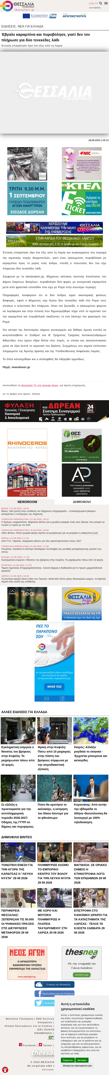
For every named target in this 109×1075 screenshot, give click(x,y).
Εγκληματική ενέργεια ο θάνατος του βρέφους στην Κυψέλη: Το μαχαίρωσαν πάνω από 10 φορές (52, 558)
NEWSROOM (27, 502)
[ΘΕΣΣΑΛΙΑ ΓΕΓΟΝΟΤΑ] (54, 228)
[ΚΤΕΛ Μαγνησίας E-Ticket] (82, 198)
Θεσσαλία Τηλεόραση (19, 1019)
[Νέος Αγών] (27, 963)
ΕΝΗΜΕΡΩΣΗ (43, 1033)
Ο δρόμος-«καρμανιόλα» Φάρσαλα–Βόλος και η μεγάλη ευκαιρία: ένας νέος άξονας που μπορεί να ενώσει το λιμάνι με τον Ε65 (52, 522)
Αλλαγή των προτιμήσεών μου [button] (77, 1065)
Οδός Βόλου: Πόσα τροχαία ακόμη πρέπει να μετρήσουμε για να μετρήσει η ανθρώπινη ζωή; (49, 531)
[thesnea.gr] (82, 963)
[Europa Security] (54, 411)
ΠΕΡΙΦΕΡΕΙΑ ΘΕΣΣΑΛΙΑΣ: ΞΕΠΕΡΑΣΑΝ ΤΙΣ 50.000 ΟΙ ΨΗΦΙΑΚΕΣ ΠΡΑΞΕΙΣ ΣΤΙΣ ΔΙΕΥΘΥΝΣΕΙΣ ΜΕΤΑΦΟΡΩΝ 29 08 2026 (17, 924)
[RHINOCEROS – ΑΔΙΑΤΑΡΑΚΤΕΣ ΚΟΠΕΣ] (27, 445)
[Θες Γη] (82, 445)
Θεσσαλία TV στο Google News (39, 385)
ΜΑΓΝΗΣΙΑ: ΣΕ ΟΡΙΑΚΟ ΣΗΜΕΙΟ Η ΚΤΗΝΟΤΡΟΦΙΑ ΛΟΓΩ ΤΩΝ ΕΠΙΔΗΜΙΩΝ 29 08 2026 (90, 873)
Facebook (29, 1045)
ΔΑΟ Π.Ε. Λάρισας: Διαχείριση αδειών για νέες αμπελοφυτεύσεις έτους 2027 (41, 539)
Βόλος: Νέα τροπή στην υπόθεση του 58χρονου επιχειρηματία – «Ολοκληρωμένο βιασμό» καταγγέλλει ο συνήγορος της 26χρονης (48, 511)
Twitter (47, 1045)
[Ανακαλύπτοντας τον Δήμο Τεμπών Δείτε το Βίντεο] (27, 163)
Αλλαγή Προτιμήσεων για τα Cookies (28, 1026)
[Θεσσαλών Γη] (54, 241)
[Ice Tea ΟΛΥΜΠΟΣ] (27, 603)
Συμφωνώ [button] (68, 1060)
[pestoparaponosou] (54, 662)
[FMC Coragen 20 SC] (82, 163)
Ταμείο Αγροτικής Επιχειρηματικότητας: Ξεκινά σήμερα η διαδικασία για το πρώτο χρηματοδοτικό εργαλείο (51, 568)
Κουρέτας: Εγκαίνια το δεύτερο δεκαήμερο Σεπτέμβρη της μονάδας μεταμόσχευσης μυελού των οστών (51, 549)
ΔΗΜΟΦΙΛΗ (82, 502)
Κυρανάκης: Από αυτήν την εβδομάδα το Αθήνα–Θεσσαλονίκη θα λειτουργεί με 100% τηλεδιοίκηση (90, 813)
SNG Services (45, 1019)
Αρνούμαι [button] (81, 1060)
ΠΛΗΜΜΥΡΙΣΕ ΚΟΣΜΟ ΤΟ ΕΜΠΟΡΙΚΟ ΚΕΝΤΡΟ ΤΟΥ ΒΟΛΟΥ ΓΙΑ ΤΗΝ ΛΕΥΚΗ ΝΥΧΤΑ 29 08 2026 (54, 873)
